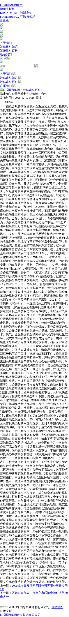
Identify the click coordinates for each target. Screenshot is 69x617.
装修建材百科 (9, 50)
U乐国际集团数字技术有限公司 (20, 614)
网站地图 (57, 607)
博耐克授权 (7, 8)
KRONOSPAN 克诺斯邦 (15, 12)
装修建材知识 (9, 46)
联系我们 (6, 54)
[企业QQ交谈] (1, 24)
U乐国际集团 (11, 89)
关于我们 (6, 42)
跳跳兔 (4, 20)
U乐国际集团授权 (11, 5)
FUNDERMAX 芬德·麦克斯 (18, 16)
